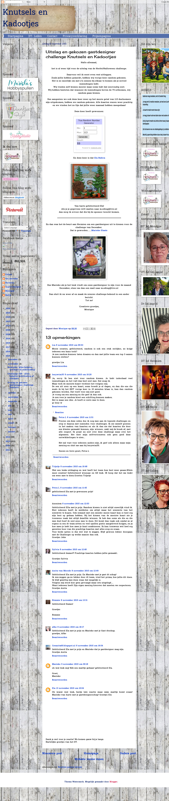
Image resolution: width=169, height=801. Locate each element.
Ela (53, 688)
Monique (9, 291)
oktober (12, 393)
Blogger (113, 782)
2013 (8, 441)
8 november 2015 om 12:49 (85, 571)
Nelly (8, 295)
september (13, 397)
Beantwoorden (59, 366)
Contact (52, 36)
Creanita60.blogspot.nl (63, 645)
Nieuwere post (52, 754)
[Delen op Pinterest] (94, 328)
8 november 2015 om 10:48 (73, 466)
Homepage (91, 754)
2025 (8, 313)
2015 (8, 356)
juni (10, 410)
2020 (8, 334)
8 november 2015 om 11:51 (80, 417)
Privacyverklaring (75, 36)
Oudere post (128, 754)
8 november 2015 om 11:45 (73, 488)
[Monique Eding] (4, 246)
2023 (8, 321)
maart (11, 423)
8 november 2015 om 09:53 (69, 345)
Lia (53, 345)
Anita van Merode (61, 571)
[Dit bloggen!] (87, 328)
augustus (13, 401)
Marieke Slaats (99, 230)
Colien (8, 274)
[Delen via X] (89, 328)
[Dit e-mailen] (84, 328)
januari (12, 431)
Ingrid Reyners (13, 287)
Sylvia (55, 549)
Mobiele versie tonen (89, 759)
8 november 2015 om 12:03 (75, 503)
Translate (26, 231)
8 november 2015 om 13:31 (74, 600)
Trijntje (56, 466)
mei (10, 414)
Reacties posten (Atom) (70, 767)
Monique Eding (7, 243)
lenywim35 (58, 374)
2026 (8, 308)
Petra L (62, 417)
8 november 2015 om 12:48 (73, 549)
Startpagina (15, 36)
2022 (8, 325)
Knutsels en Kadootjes (25, 18)
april (11, 418)
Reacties (59, 412)
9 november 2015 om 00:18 (74, 664)
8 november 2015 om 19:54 (89, 645)
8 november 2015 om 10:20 (78, 374)
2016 (8, 351)
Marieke (56, 664)
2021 (8, 330)
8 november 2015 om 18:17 (70, 627)
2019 (8, 338)
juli (10, 406)
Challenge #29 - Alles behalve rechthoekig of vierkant (21, 376)
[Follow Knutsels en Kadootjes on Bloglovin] (10, 180)
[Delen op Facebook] (92, 328)
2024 (8, 317)
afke (54, 627)
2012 (8, 445)
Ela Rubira (99, 158)
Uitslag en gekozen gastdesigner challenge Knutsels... (20, 385)
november (13, 364)
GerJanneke (11, 279)
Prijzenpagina (101, 36)
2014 (8, 437)
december (13, 359)
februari (12, 427)
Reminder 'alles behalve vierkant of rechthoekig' (21, 368)
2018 (8, 343)
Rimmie (56, 600)
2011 (8, 450)
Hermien (9, 283)
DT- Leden (35, 36)
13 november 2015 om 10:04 (70, 688)
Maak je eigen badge (9, 249)
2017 (8, 347)
